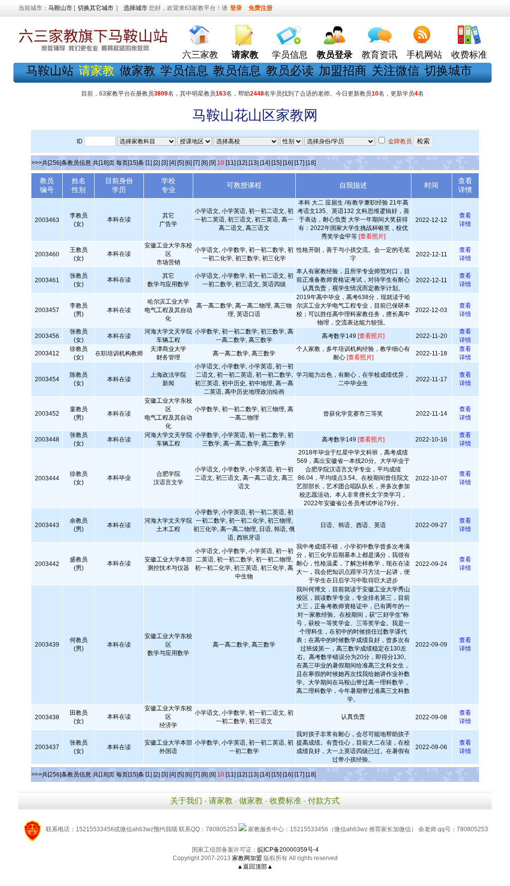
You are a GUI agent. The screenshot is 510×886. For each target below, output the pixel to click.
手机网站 (424, 55)
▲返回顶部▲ (255, 866)
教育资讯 (379, 55)
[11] (231, 162)
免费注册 (260, 7)
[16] (288, 162)
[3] (164, 162)
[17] (299, 162)
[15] (276, 162)
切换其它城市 (96, 7)
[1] (148, 162)
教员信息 (237, 70)
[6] (188, 162)
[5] (180, 162)
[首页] (200, 32)
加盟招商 (343, 70)
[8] (204, 162)
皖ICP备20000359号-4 (288, 849)
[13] (253, 162)
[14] (265, 162)
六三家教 (200, 55)
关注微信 (395, 70)
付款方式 (324, 800)
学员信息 (290, 55)
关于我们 (186, 800)
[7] (196, 162)
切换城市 (448, 70)
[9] (212, 162)
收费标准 (469, 55)
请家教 (221, 800)
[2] (156, 162)
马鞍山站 (50, 70)
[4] (172, 162)
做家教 (137, 70)
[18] (311, 162)
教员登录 (335, 55)
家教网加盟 (247, 858)
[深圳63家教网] (93, 51)
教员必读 (290, 70)
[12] (242, 162)
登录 (236, 7)
